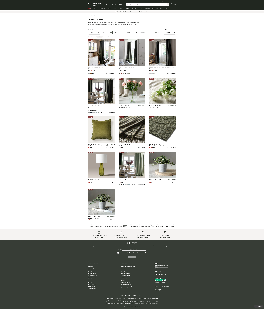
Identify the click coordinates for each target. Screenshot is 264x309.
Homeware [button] (147, 8)
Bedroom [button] (102, 8)
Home (89, 15)
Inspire (113, 4)
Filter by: (90, 29)
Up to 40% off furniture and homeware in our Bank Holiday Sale (132, 12)
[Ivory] (152, 73)
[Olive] (129, 73)
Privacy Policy (124, 277)
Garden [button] (167, 8)
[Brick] (121, 73)
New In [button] (96, 8)
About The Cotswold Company (128, 266)
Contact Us (90, 266)
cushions (125, 225)
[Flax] (123, 73)
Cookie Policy (124, 278)
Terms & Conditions (125, 275)
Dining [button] (109, 8)
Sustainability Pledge (126, 284)
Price (116, 32)
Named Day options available (121, 237)
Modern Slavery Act (125, 282)
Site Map (123, 280)
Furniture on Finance (93, 277)
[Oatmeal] (127, 73)
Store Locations (125, 268)
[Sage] (98, 112)
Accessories (98, 15)
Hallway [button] (133, 8)
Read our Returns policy (165, 237)
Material (91, 32)
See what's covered (99, 237)
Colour (106, 32)
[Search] (168, 4)
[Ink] (125, 73)
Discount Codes (125, 287)
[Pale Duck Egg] (96, 112)
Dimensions (142, 32)
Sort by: (166, 29)
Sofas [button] (120, 8)
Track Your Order (92, 288)
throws (117, 24)
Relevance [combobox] (167, 32)
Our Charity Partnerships (126, 286)
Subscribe (132, 257)
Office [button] (140, 8)
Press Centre (124, 271)
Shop (106, 4)
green (100, 36)
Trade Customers (92, 278)
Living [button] (115, 8)
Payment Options (92, 273)
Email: (120, 249)
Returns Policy (91, 286)
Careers (123, 270)
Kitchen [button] (127, 8)
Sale (90, 8)
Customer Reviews (125, 273)
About (120, 4)
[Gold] (91, 73)
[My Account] (171, 4)
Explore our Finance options (143, 237)
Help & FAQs (91, 268)
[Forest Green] (89, 112)
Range (128, 32)
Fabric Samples (91, 270)
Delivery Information (93, 284)
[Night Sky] (93, 73)
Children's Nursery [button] (157, 8)
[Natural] (154, 73)
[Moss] (89, 73)
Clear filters (108, 36)
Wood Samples (91, 271)
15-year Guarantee (92, 275)
